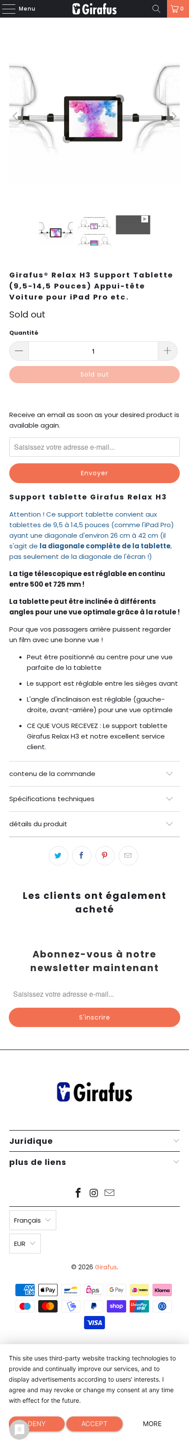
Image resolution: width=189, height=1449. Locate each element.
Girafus (106, 1267)
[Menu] (4, 9)
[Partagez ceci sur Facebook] (81, 855)
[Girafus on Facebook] (78, 1194)
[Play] (94, 116)
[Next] (173, 116)
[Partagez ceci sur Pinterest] (105, 855)
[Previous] (16, 116)
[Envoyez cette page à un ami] (128, 855)
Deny (37, 1423)
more (152, 1423)
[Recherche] (156, 9)
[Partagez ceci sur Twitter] (58, 855)
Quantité (23, 333)
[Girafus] (94, 9)
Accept (94, 1423)
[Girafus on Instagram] (94, 1194)
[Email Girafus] (109, 1194)
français (27, 1220)
